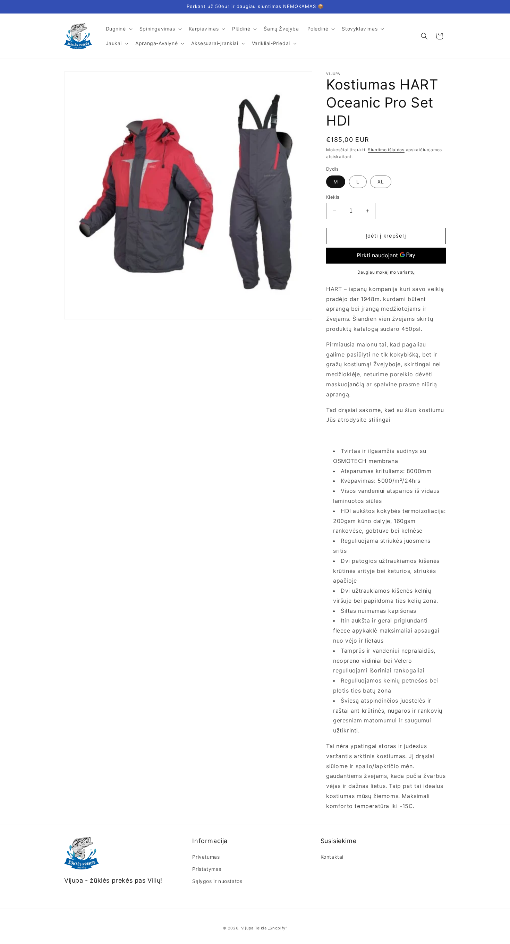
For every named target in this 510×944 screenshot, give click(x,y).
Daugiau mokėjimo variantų (386, 272)
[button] (118, 29)
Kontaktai (332, 857)
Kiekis (332, 197)
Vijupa (247, 928)
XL (380, 181)
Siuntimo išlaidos (386, 149)
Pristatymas (206, 869)
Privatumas (206, 857)
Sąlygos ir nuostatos (217, 881)
